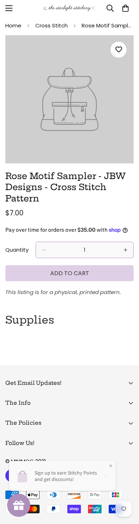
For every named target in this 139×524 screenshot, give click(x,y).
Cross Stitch (51, 25)
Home (13, 25)
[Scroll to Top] (126, 486)
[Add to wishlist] (118, 50)
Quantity (17, 249)
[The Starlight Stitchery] (69, 8)
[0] (125, 8)
